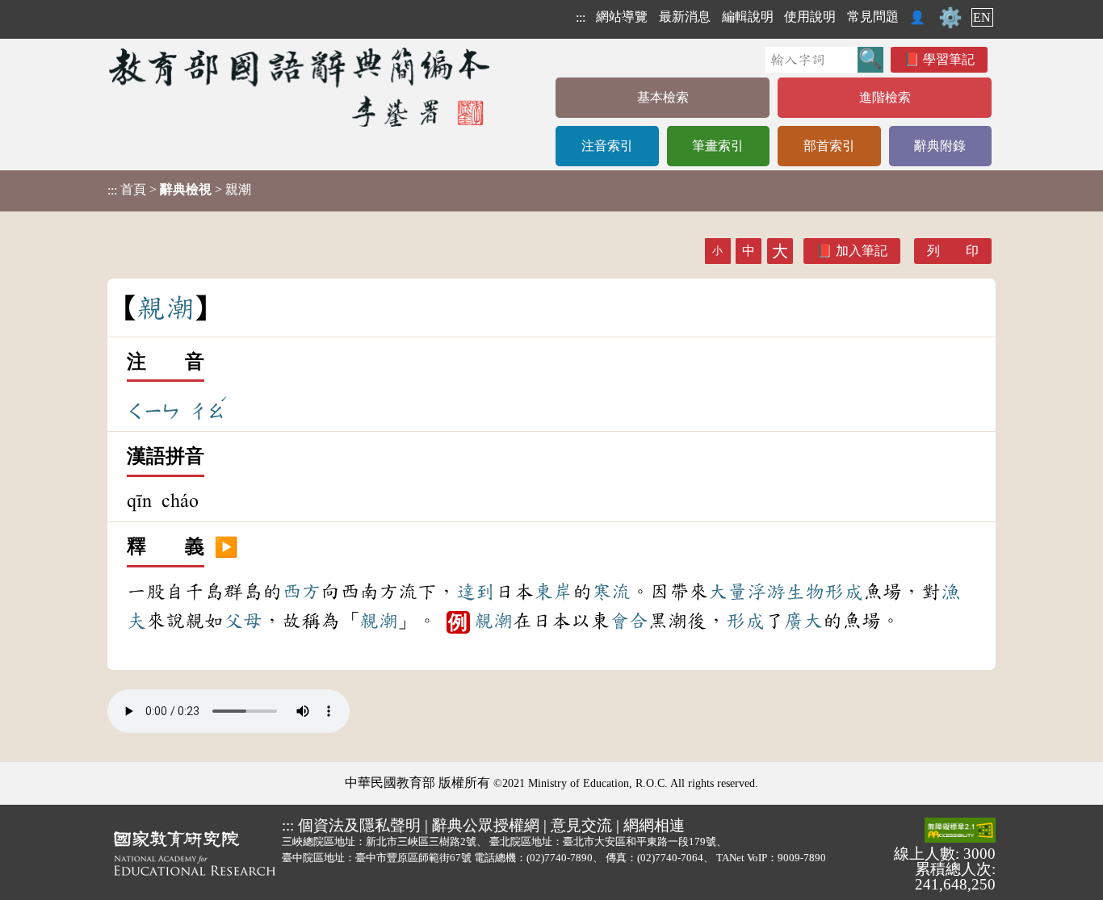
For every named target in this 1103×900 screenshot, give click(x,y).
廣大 (803, 620)
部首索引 (829, 146)
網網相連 (654, 825)
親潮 (378, 620)
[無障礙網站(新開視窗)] (960, 831)
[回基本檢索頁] (300, 87)
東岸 (553, 591)
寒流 (611, 591)
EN (982, 17)
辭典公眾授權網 (485, 825)
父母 (243, 620)
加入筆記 (861, 250)
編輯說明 (748, 16)
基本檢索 (663, 97)
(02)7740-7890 (559, 858)
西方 (301, 591)
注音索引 (607, 146)
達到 (475, 591)
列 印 (953, 250)
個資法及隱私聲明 (359, 825)
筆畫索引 (718, 146)
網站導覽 (622, 16)
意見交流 (581, 825)
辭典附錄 (940, 146)
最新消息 (685, 16)
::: (580, 17)
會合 (629, 620)
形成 (843, 591)
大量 (727, 591)
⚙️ (950, 17)
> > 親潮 (179, 189)
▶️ (226, 547)
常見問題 (873, 16)
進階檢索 (885, 97)
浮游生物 (785, 591)
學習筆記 (949, 59)
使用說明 (810, 16)
